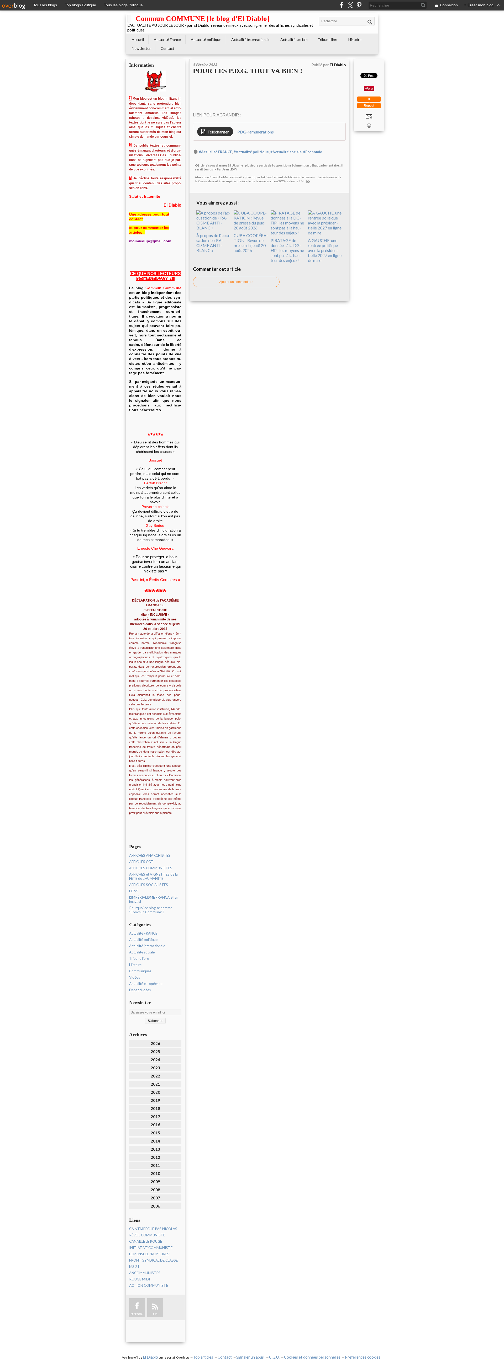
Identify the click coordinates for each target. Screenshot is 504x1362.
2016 (155, 1124)
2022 (155, 1076)
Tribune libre (328, 39)
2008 (155, 1189)
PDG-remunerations (255, 131)
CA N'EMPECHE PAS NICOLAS (153, 1229)
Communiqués (140, 971)
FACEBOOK (137, 1314)
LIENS (133, 891)
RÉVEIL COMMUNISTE (147, 1235)
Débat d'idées (140, 990)
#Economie (312, 152)
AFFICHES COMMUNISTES (150, 868)
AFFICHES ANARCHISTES (149, 855)
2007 (155, 1197)
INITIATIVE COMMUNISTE (150, 1248)
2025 (155, 1051)
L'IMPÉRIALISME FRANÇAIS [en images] (153, 899)
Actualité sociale (294, 39)
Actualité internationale (250, 39)
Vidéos (134, 977)
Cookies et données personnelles (312, 1357)
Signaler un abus (250, 1357)
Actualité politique (206, 39)
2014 (155, 1141)
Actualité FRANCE (143, 933)
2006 (155, 1206)
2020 (155, 1092)
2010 (155, 1173)
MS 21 (134, 1266)
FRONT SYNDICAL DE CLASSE (153, 1260)
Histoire (354, 39)
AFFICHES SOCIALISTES (148, 885)
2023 (155, 1067)
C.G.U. (274, 1357)
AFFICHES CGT (141, 862)
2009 (155, 1181)
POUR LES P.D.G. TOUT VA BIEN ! (247, 71)
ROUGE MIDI (139, 1279)
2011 (155, 1165)
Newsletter (141, 48)
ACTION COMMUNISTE (148, 1285)
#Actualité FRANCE (215, 152)
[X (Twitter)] (350, 5)
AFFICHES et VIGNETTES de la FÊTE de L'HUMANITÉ (153, 876)
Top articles (203, 1357)
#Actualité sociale (286, 152)
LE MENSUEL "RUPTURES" (150, 1254)
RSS (155, 1314)
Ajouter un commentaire (236, 282)
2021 (155, 1084)
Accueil (138, 39)
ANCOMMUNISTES (144, 1273)
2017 (155, 1116)
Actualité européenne (145, 984)
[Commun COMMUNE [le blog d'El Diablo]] (128, 19)
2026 (155, 1043)
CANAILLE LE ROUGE (145, 1241)
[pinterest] (359, 5)
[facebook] (341, 5)
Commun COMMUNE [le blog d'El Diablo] (202, 19)
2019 (155, 1100)
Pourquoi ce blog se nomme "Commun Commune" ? (150, 910)
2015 (155, 1132)
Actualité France (167, 39)
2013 (155, 1149)
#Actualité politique (251, 152)
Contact (167, 48)
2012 (155, 1157)
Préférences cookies (362, 1357)
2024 (155, 1059)
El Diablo (150, 1357)
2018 (155, 1108)
